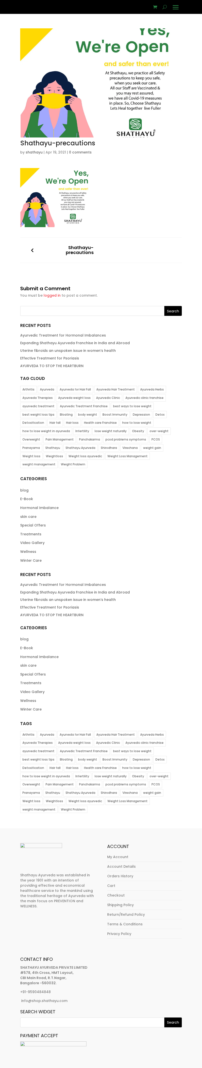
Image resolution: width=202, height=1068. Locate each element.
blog (24, 490)
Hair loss (72, 423)
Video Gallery (32, 542)
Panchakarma (89, 439)
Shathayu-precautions (80, 250)
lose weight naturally (111, 431)
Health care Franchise (100, 423)
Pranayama (31, 448)
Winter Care (31, 560)
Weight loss (31, 456)
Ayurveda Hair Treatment (115, 389)
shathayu (34, 152)
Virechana (130, 448)
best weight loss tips (38, 414)
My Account (117, 856)
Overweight (31, 439)
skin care (28, 516)
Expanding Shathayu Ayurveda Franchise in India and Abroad (75, 342)
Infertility (82, 431)
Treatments (30, 534)
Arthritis (28, 389)
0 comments (80, 152)
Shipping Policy (120, 904)
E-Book (26, 498)
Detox (160, 414)
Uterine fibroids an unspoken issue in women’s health (68, 350)
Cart (111, 885)
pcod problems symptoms (125, 439)
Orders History (120, 876)
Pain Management (60, 439)
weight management (38, 464)
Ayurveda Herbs (152, 389)
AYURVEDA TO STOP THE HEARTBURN (52, 365)
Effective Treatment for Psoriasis (49, 358)
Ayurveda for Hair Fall (75, 389)
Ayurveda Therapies (37, 398)
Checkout (116, 895)
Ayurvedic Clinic (108, 398)
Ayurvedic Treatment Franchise (84, 406)
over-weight (159, 431)
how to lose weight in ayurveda (46, 431)
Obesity (138, 431)
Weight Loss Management (127, 456)
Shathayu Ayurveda (80, 448)
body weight (87, 414)
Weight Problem (73, 464)
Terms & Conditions (125, 924)
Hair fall (55, 423)
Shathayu (52, 448)
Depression (141, 414)
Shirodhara (109, 448)
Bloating (66, 414)
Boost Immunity (114, 414)
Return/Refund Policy (126, 914)
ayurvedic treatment (38, 406)
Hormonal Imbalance (39, 507)
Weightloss (54, 456)
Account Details (121, 866)
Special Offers (33, 525)
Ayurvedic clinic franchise (144, 398)
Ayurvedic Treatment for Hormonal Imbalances (63, 335)
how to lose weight (136, 423)
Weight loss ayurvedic (85, 456)
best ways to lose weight (132, 406)
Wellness (28, 551)
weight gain (152, 448)
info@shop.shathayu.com (44, 1000)
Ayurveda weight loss (74, 398)
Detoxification (33, 423)
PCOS (156, 439)
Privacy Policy (119, 933)
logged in (52, 295)
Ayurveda (47, 389)
